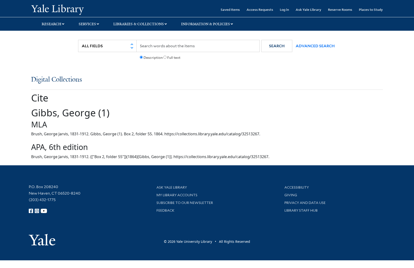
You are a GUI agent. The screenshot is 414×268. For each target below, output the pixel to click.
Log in (284, 9)
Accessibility (296, 187)
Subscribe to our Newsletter (184, 203)
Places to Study (371, 9)
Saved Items (230, 9)
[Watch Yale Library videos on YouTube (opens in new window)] (44, 211)
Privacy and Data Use (305, 203)
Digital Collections (56, 79)
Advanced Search (315, 46)
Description (153, 58)
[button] (276, 46)
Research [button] (51, 24)
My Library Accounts (176, 195)
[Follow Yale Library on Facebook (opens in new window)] (31, 211)
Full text (173, 58)
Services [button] (87, 24)
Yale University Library (57, 9)
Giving (290, 195)
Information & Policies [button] (205, 24)
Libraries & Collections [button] (138, 24)
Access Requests (260, 9)
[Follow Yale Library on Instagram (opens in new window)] (37, 211)
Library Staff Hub (301, 210)
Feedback (165, 210)
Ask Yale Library (308, 9)
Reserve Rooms (340, 9)
